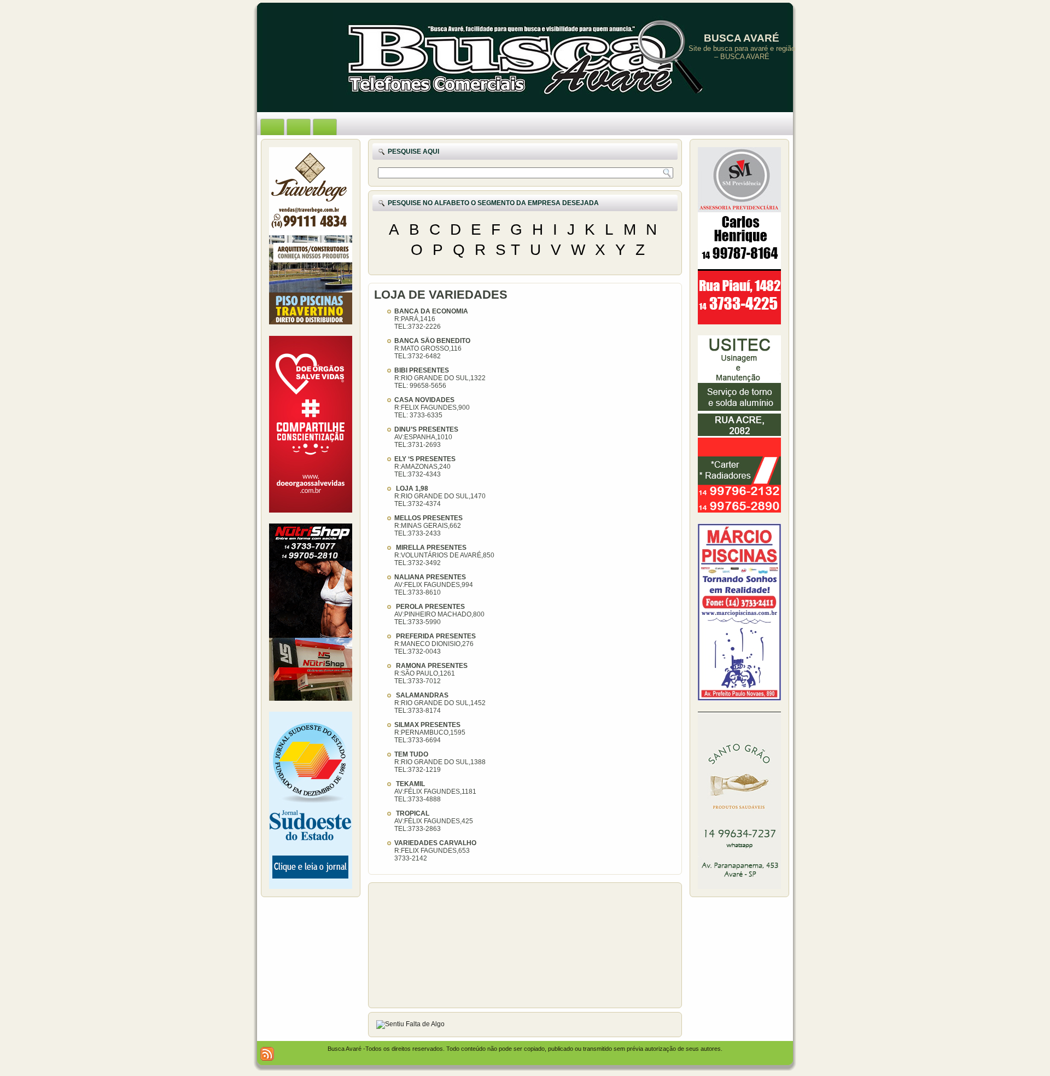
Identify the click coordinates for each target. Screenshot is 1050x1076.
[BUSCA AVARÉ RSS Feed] (267, 1054)
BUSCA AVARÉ (741, 38)
